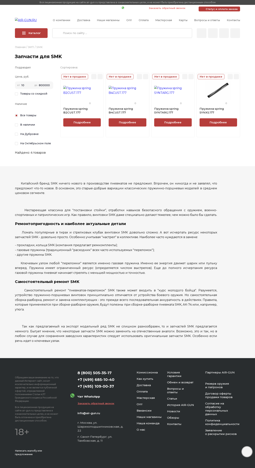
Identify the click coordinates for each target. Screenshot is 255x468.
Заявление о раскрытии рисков (221, 432)
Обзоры (173, 417)
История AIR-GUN (180, 405)
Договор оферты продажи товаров (219, 395)
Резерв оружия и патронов (217, 385)
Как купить (145, 379)
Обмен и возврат (180, 382)
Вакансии (144, 410)
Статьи (172, 398)
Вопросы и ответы (207, 20)
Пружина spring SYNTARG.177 (166, 110)
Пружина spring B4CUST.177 (121, 110)
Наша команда (148, 423)
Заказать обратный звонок (167, 8)
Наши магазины (108, 20)
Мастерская (163, 20)
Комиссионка (147, 372)
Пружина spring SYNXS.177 (212, 110)
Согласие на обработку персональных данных (216, 409)
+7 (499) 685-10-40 (65, 8)
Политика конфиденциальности (222, 422)
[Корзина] (235, 33)
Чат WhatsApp (134, 8)
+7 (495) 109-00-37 (102, 8)
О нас (141, 429)
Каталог (35, 33)
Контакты (233, 20)
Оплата (144, 20)
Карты (183, 20)
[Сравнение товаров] (213, 33)
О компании (61, 20)
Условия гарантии (174, 374)
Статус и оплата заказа (222, 8)
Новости (173, 411)
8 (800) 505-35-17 (94, 373)
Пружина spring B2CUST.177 (75, 110)
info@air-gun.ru (88, 413)
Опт (129, 20)
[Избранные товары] (224, 33)
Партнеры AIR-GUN (220, 372)
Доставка (83, 20)
